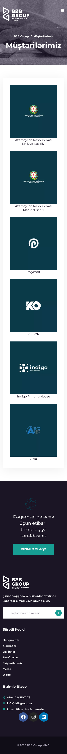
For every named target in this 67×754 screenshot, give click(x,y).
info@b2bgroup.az (19, 703)
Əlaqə (7, 674)
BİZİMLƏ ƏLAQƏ (33, 549)
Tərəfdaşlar (10, 657)
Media (7, 669)
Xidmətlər (9, 646)
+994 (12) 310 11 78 (18, 697)
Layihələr (9, 651)
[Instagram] (33, 717)
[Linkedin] (43, 717)
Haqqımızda (11, 640)
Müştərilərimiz (12, 663)
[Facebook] (23, 717)
